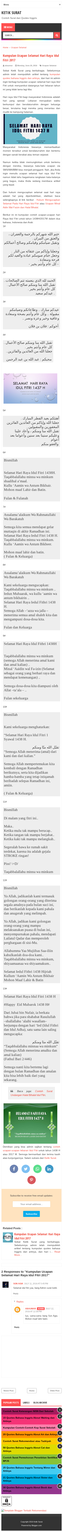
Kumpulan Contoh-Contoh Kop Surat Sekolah (29, 1427)
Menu (9, 27)
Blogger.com (37, 1525)
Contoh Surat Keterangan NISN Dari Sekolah (28, 1411)
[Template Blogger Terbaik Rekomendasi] (23, 1510)
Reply (15, 1294)
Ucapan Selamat (49, 66)
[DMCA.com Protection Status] (6, 1505)
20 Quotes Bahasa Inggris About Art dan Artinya (30, 1434)
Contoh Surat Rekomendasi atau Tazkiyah (27, 1441)
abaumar (30, 1309)
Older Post (54, 1391)
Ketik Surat (11, 12)
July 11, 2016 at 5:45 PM (36, 1283)
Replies (20, 1301)
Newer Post (9, 1391)
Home (31, 1391)
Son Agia (18, 1283)
